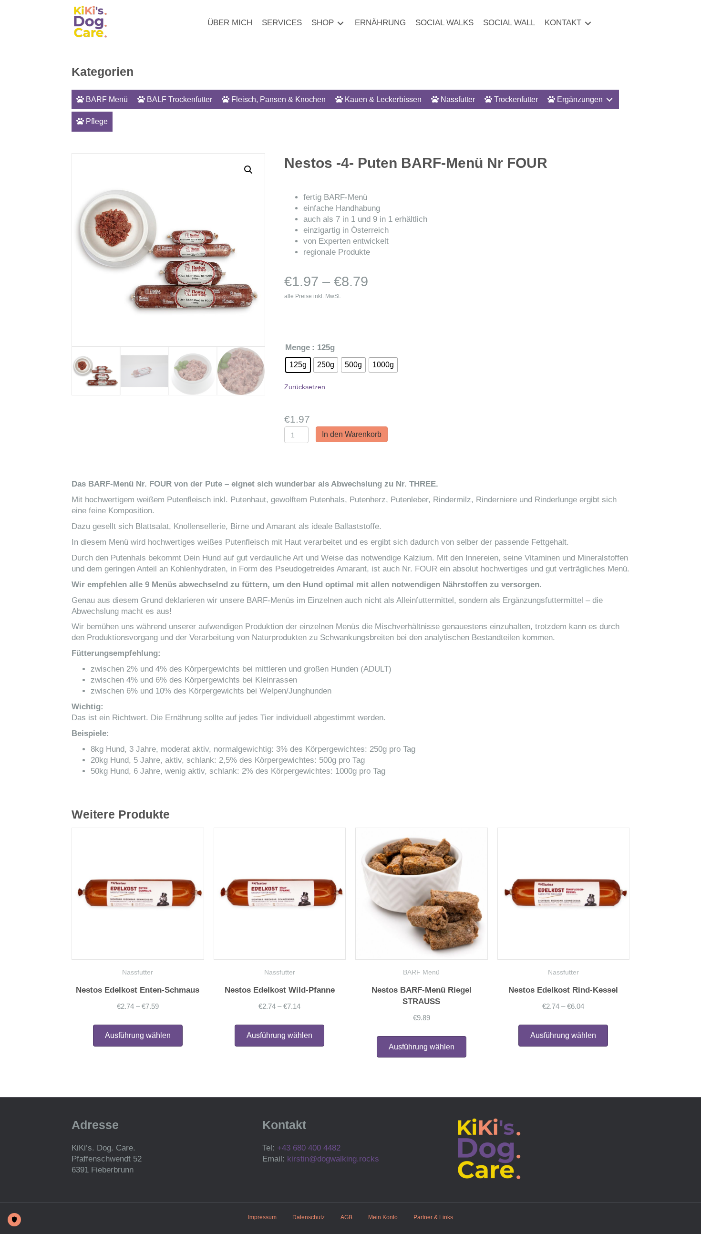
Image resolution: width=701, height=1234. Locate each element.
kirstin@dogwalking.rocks (333, 1158)
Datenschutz (308, 1217)
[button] (248, 169)
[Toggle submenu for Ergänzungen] (609, 99)
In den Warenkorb (351, 434)
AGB (346, 1217)
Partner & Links (433, 1217)
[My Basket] (602, 23)
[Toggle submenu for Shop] (340, 23)
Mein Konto (383, 1217)
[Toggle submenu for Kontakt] (588, 23)
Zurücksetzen (304, 387)
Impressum (262, 1217)
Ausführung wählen (138, 1035)
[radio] (298, 365)
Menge (297, 347)
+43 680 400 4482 (308, 1147)
